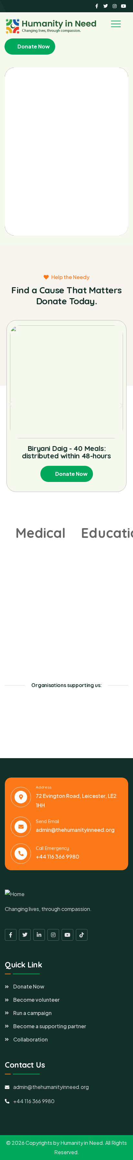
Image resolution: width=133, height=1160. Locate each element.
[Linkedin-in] (39, 935)
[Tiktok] (81, 935)
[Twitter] (105, 6)
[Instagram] (114, 6)
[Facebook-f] (96, 6)
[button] (10, 404)
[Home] (15, 894)
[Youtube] (123, 6)
